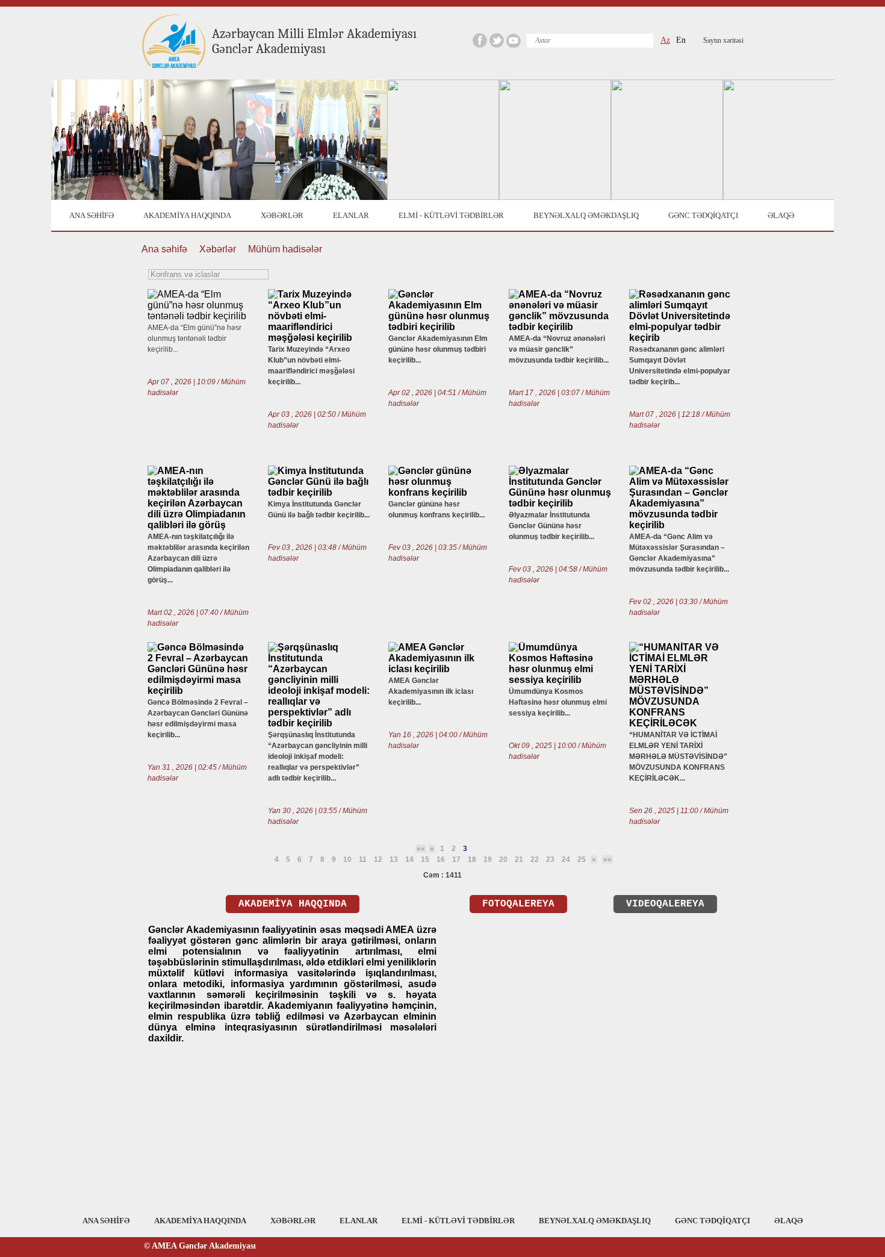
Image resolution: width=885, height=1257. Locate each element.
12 (378, 859)
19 (487, 859)
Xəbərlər (217, 249)
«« (421, 848)
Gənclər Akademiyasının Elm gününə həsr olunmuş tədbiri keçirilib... (438, 349)
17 (456, 859)
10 (347, 859)
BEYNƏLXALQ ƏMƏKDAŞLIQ (586, 215)
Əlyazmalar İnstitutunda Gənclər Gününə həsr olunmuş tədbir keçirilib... (551, 526)
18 (472, 859)
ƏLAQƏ (781, 215)
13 (394, 859)
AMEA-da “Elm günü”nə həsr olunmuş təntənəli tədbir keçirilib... (194, 338)
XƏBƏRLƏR (282, 215)
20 (503, 859)
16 (440, 859)
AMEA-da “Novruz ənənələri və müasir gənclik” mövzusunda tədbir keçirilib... (559, 349)
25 (581, 859)
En (681, 40)
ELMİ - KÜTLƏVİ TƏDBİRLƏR (451, 215)
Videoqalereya (665, 904)
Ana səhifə (164, 249)
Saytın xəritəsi (723, 40)
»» (607, 859)
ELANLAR (351, 215)
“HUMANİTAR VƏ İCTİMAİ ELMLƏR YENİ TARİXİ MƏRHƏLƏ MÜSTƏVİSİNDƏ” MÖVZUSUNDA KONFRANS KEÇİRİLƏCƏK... (678, 756)
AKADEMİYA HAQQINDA (187, 215)
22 (534, 859)
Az (665, 40)
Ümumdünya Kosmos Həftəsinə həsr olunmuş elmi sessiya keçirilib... (558, 702)
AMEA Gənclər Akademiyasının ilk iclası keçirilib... (430, 691)
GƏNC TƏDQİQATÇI (703, 215)
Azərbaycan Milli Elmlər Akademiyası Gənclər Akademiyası (314, 41)
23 (550, 859)
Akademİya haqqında (292, 904)
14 (409, 859)
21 (519, 859)
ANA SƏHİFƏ (91, 215)
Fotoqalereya (518, 904)
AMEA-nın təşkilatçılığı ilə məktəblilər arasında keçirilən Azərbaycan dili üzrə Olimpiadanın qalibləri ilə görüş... (198, 558)
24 (566, 859)
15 (425, 859)
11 (363, 859)
